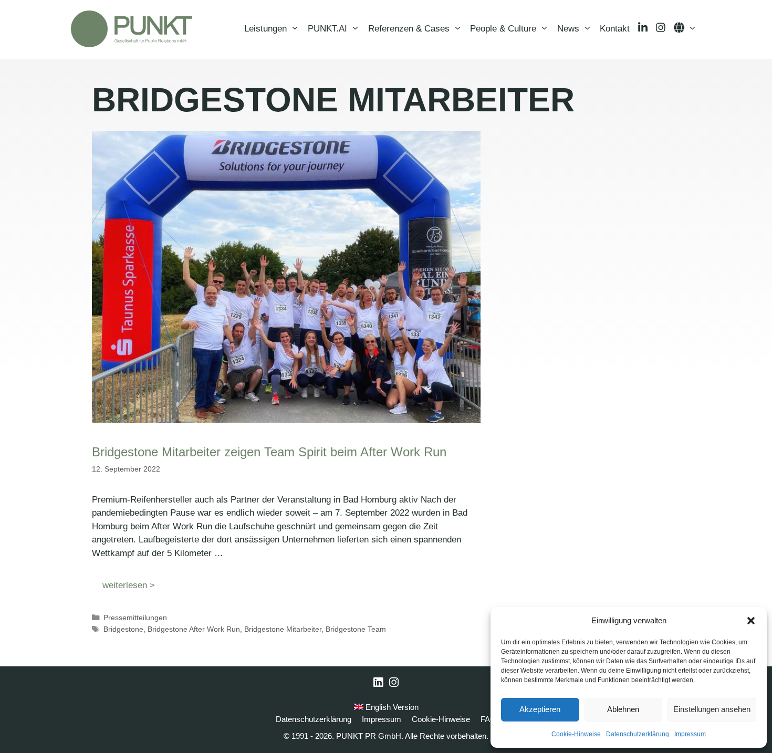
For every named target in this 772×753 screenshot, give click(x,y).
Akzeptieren (539, 709)
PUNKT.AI (327, 29)
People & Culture (503, 29)
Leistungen (265, 29)
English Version (391, 707)
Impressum (690, 734)
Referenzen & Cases (409, 29)
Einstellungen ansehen (711, 709)
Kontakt (615, 29)
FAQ (488, 719)
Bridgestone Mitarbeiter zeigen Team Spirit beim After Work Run (269, 452)
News (568, 29)
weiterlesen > (128, 585)
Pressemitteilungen (135, 617)
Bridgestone (123, 629)
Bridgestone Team (356, 629)
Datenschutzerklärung (637, 734)
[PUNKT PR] (131, 29)
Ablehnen (623, 709)
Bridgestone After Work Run (194, 629)
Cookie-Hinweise (576, 734)
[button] (751, 620)
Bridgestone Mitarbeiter (282, 629)
